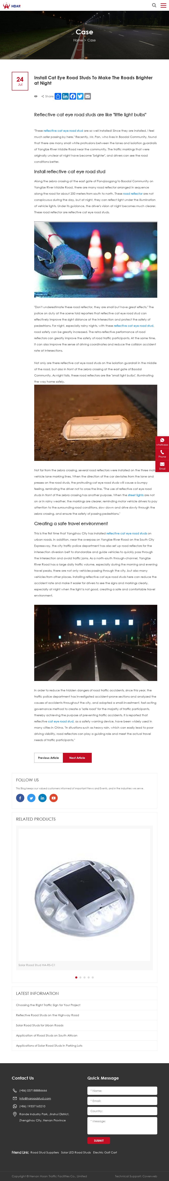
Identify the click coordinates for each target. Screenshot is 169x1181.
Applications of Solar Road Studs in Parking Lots (49, 1045)
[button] (76, 977)
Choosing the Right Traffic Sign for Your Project (48, 1005)
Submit (99, 1140)
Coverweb (149, 1176)
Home (78, 40)
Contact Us (23, 1078)
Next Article (77, 757)
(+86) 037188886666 (33, 1090)
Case (91, 40)
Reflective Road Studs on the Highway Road (47, 1015)
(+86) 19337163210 (32, 1106)
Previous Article (48, 757)
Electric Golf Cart (105, 1152)
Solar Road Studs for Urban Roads (39, 1025)
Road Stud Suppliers (45, 1152)
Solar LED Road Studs (76, 1152)
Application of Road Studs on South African (46, 1035)
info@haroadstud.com (35, 1098)
